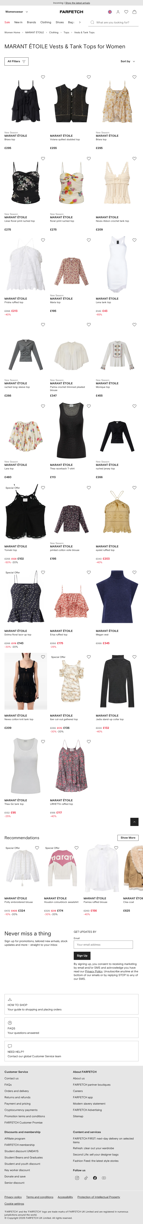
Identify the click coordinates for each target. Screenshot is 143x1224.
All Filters (14, 61)
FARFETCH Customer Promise (23, 1122)
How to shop (17, 1005)
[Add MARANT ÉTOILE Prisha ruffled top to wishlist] (43, 240)
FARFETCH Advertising (87, 1109)
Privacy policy (13, 1197)
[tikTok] (86, 1178)
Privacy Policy (94, 971)
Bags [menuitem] (71, 22)
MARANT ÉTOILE (34, 32)
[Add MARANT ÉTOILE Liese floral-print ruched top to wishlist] (43, 159)
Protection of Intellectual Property (98, 1197)
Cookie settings (14, 1203)
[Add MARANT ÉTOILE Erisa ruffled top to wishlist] (89, 572)
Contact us (11, 1078)
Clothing (53, 32)
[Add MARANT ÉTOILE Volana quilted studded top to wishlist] (89, 77)
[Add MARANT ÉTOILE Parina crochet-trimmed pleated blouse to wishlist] (89, 325)
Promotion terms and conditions (24, 1116)
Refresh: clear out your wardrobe (93, 1148)
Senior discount (14, 1182)
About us (79, 1078)
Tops (66, 32)
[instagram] (77, 1178)
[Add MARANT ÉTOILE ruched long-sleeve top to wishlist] (43, 325)
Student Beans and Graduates (23, 1157)
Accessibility (65, 1197)
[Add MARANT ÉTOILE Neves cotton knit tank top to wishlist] (43, 657)
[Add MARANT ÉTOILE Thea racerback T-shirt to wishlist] (89, 406)
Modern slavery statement (89, 1103)
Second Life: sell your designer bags (95, 1154)
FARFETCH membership (19, 1144)
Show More (128, 837)
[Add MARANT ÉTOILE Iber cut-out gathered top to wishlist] (89, 657)
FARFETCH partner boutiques (91, 1084)
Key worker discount (17, 1170)
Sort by (125, 61)
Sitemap (78, 1116)
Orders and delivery (16, 1091)
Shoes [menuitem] (60, 22)
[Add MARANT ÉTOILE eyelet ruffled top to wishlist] (134, 488)
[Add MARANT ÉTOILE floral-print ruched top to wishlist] (89, 159)
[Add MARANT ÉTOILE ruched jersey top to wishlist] (134, 406)
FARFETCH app (83, 1097)
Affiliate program (14, 1138)
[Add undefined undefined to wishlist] (37, 848)
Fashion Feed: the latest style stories (95, 1160)
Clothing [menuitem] (45, 22)
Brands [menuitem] (31, 22)
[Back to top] (134, 822)
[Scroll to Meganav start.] (80, 22)
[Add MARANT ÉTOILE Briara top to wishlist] (43, 77)
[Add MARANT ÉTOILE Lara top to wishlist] (43, 406)
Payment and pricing (17, 1103)
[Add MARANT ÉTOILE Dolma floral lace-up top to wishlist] (43, 572)
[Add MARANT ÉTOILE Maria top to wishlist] (89, 240)
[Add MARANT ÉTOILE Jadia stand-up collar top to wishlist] (134, 657)
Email (77, 938)
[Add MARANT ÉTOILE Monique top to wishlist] (134, 325)
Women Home (12, 32)
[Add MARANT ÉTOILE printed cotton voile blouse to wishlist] (89, 488)
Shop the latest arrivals (77, 3)
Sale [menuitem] (7, 22)
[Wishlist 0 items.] (126, 12)
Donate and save (15, 1176)
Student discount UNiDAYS (21, 1151)
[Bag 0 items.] (134, 12)
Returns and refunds (17, 1097)
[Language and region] (110, 12)
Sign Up (82, 955)
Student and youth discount (22, 1163)
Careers (78, 1091)
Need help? (16, 1051)
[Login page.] (118, 12)
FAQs (11, 1028)
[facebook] (95, 1178)
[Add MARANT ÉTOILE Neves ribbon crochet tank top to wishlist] (134, 159)
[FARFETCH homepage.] (71, 11)
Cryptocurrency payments (20, 1109)
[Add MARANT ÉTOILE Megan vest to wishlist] (134, 572)
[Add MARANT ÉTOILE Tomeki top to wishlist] (43, 488)
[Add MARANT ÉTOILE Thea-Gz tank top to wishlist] (43, 742)
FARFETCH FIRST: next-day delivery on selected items (103, 1140)
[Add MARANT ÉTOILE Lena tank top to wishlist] (134, 240)
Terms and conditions (39, 1197)
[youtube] (104, 1178)
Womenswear (14, 11)
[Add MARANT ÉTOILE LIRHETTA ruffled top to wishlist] (89, 742)
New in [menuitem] (18, 22)
